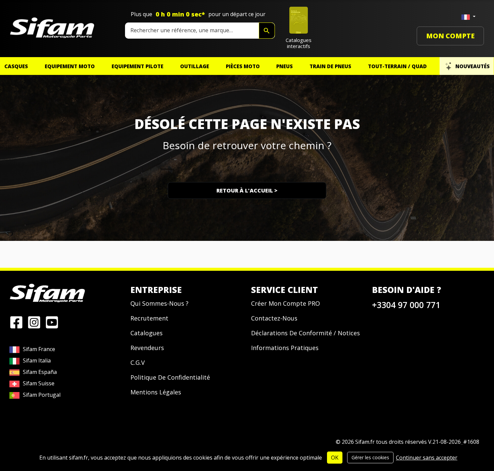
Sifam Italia (37, 360)
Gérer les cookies (370, 457)
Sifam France (39, 349)
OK (334, 457)
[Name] (267, 31)
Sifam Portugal (41, 394)
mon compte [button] (450, 35)
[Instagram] (34, 322)
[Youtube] (52, 322)
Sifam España (40, 372)
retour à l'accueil (247, 190)
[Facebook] (16, 322)
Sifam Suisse (38, 383)
